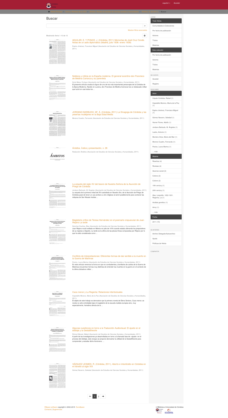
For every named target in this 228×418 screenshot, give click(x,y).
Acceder (155, 79)
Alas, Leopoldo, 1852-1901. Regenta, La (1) (162, 196)
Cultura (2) (156, 176)
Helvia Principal (56, 11)
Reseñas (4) (157, 161)
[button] (166, 3)
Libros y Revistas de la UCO (75, 11)
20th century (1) (158, 190)
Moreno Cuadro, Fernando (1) (163, 142)
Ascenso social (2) (159, 171)
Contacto (48, 409)
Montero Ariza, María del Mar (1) (164, 137)
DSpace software (51, 407)
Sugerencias (57, 409)
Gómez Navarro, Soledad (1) (163, 117)
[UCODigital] (169, 411)
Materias (155, 45)
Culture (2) (156, 180)
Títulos (155, 40)
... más (155, 151)
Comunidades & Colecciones (163, 26)
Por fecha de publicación (161, 30)
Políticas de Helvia (159, 243)
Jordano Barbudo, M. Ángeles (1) (165, 127)
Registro (155, 84)
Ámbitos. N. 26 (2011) (150, 11)
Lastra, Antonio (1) (159, 132)
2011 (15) (156, 222)
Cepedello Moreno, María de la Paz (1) (165, 104)
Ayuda (154, 238)
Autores (155, 35)
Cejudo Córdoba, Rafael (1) (162, 98)
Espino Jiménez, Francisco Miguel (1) (165, 111)
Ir (144, 26)
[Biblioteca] (159, 411)
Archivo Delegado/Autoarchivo (163, 233)
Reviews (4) (156, 166)
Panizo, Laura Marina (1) (161, 146)
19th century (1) (158, 185)
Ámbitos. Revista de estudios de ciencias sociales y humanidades (114, 11)
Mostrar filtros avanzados (137, 30)
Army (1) (155, 207)
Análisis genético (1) (160, 202)
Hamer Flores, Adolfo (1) (161, 122)
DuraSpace (80, 407)
